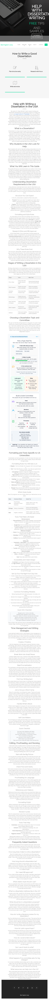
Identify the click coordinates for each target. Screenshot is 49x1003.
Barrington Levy (7, 45)
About (34, 44)
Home (19, 44)
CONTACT (41, 44)
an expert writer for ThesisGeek (22, 114)
